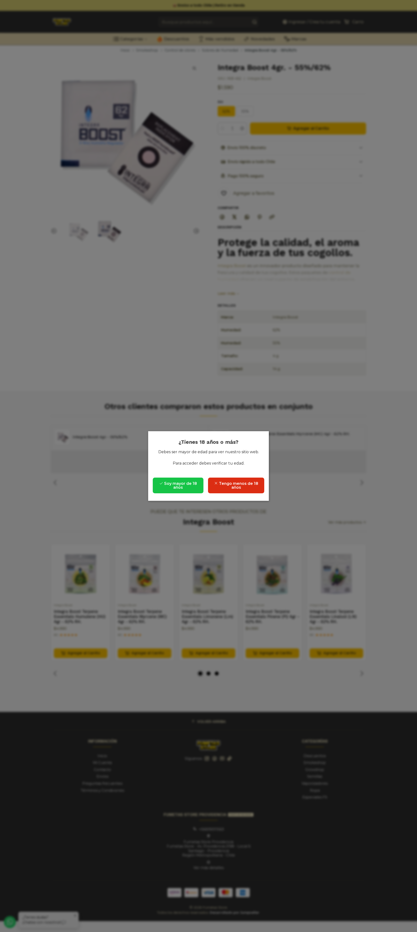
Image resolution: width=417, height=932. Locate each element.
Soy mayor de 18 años (180, 485)
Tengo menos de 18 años (238, 485)
